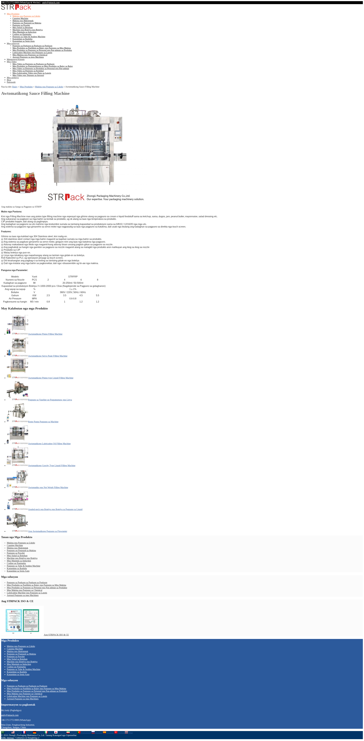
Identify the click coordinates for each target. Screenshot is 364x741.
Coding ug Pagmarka (22, 34)
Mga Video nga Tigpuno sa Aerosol (28, 75)
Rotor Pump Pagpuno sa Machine (43, 421)
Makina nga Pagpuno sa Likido (26, 16)
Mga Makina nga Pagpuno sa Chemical (30, 55)
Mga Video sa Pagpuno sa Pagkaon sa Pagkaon (33, 64)
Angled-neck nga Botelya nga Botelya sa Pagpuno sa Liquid (55, 509)
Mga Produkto (13, 14)
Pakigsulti (11, 82)
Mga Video (12, 61)
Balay (14, 87)
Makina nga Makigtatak (23, 21)
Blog (9, 80)
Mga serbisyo (13, 77)
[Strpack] (16, 9)
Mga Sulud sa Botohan (23, 27)
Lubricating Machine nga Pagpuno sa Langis (32, 52)
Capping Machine (20, 18)
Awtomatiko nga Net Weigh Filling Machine (48, 487)
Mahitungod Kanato (16, 59)
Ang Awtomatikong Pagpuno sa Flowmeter (47, 531)
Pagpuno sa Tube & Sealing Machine (29, 36)
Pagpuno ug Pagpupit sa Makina (27, 23)
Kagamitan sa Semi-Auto (24, 41)
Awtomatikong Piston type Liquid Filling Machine (50, 378)
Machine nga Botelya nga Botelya (28, 30)
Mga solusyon (13, 43)
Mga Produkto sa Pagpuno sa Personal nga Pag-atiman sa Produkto (42, 50)
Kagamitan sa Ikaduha (22, 39)
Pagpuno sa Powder (21, 25)
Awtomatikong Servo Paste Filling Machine (47, 356)
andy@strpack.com (51, 2)
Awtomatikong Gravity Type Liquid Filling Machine (51, 465)
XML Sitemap (7, 738)
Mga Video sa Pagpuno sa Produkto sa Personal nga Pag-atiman (41, 68)
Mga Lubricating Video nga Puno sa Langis (32, 73)
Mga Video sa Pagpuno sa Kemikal (28, 71)
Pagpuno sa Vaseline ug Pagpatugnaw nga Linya (50, 400)
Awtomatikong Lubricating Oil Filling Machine (49, 443)
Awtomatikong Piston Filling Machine (45, 334)
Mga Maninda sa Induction (24, 32)
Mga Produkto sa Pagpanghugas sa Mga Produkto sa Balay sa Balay (43, 66)
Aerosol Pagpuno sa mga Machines (28, 57)
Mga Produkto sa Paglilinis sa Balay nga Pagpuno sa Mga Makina (42, 48)
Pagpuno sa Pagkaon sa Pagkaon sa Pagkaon (32, 46)
